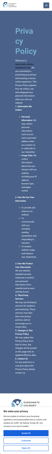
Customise (26, 441)
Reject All (26, 448)
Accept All (26, 433)
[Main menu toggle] (46, 5)
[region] (26, 430)
